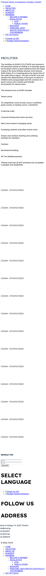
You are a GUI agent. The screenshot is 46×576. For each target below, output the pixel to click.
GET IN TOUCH (12, 34)
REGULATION (16, 19)
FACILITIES (10, 8)
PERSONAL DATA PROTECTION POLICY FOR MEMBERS (19, 30)
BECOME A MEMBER (18, 17)
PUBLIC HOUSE (21, 23)
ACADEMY (9, 12)
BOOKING (14, 26)
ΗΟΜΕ (8, 6)
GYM (16, 21)
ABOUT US (9, 10)
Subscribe (5, 465)
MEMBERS (9, 15)
